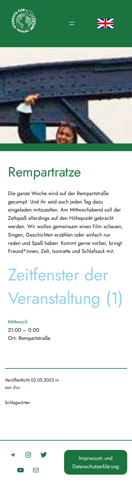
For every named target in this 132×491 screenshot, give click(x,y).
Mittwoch (18, 321)
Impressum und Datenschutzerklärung (95, 462)
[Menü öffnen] (72, 23)
